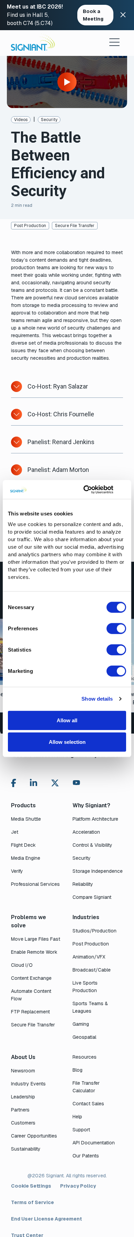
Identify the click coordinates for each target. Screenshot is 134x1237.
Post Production (30, 225)
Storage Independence (97, 871)
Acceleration (86, 832)
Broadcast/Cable (91, 970)
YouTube (76, 784)
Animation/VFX (88, 957)
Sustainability (26, 1149)
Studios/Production (94, 931)
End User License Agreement (46, 1219)
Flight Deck (23, 845)
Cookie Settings (31, 1186)
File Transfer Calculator (86, 1087)
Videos (20, 119)
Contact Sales (88, 1104)
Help (77, 1117)
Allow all (67, 720)
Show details (97, 699)
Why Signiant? (91, 805)
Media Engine (25, 858)
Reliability (82, 884)
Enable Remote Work (34, 952)
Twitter (55, 783)
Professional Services (35, 884)
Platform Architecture (95, 819)
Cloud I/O (22, 965)
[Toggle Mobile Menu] (114, 42)
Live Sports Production (85, 987)
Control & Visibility (92, 845)
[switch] (116, 628)
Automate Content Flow (31, 995)
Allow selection (67, 742)
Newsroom (23, 1071)
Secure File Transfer (74, 225)
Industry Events (28, 1084)
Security (49, 119)
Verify (17, 871)
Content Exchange (31, 978)
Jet (14, 832)
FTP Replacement (30, 1012)
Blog (77, 1070)
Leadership (23, 1097)
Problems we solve (28, 921)
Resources (84, 1057)
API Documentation (93, 1143)
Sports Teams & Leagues (90, 1007)
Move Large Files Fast (35, 939)
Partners (20, 1110)
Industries (85, 917)
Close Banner (123, 15)
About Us (23, 1057)
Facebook (13, 783)
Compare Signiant (91, 897)
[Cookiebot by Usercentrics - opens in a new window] (85, 489)
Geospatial (84, 1037)
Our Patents (85, 1156)
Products (23, 805)
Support (81, 1130)
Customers (23, 1123)
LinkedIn (33, 783)
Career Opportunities (34, 1136)
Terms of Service (32, 1202)
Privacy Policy (78, 1186)
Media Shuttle (26, 819)
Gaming (80, 1024)
